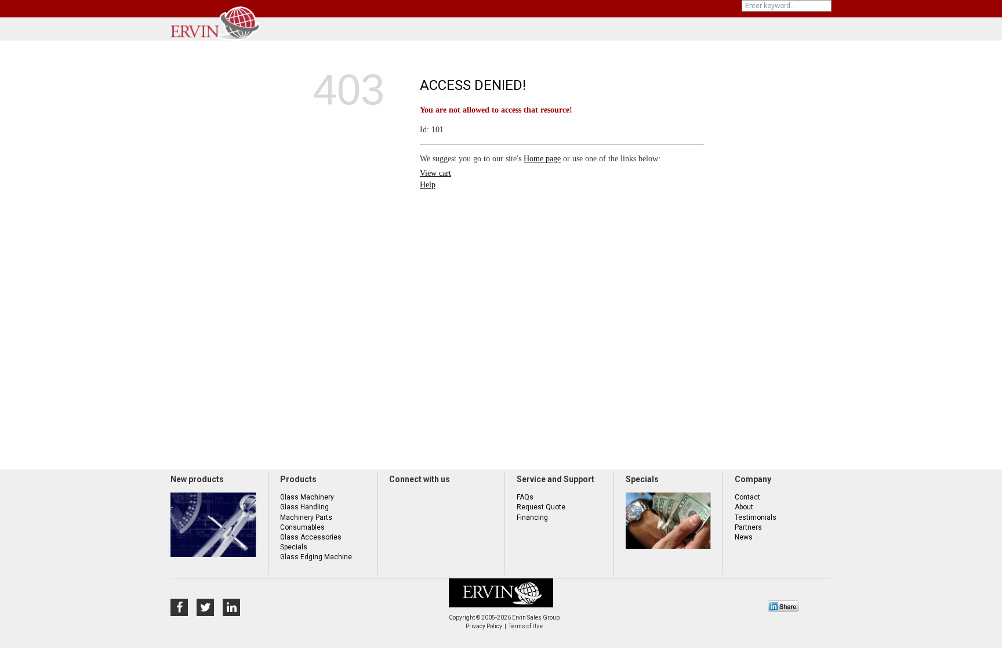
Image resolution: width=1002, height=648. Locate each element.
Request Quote (541, 507)
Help (427, 184)
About (744, 507)
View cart (435, 173)
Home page (542, 158)
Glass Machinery (307, 497)
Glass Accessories (311, 537)
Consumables (302, 527)
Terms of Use (526, 626)
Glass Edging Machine (316, 557)
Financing (532, 517)
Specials (293, 547)
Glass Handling (304, 507)
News (744, 537)
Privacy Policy (484, 626)
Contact (747, 497)
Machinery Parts (306, 517)
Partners (748, 527)
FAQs (525, 497)
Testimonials (755, 517)
